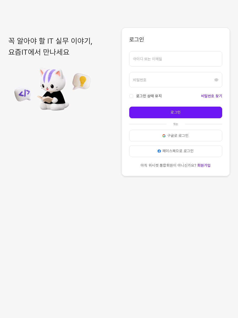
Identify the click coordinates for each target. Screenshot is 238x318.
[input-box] (175, 59)
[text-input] (175, 59)
